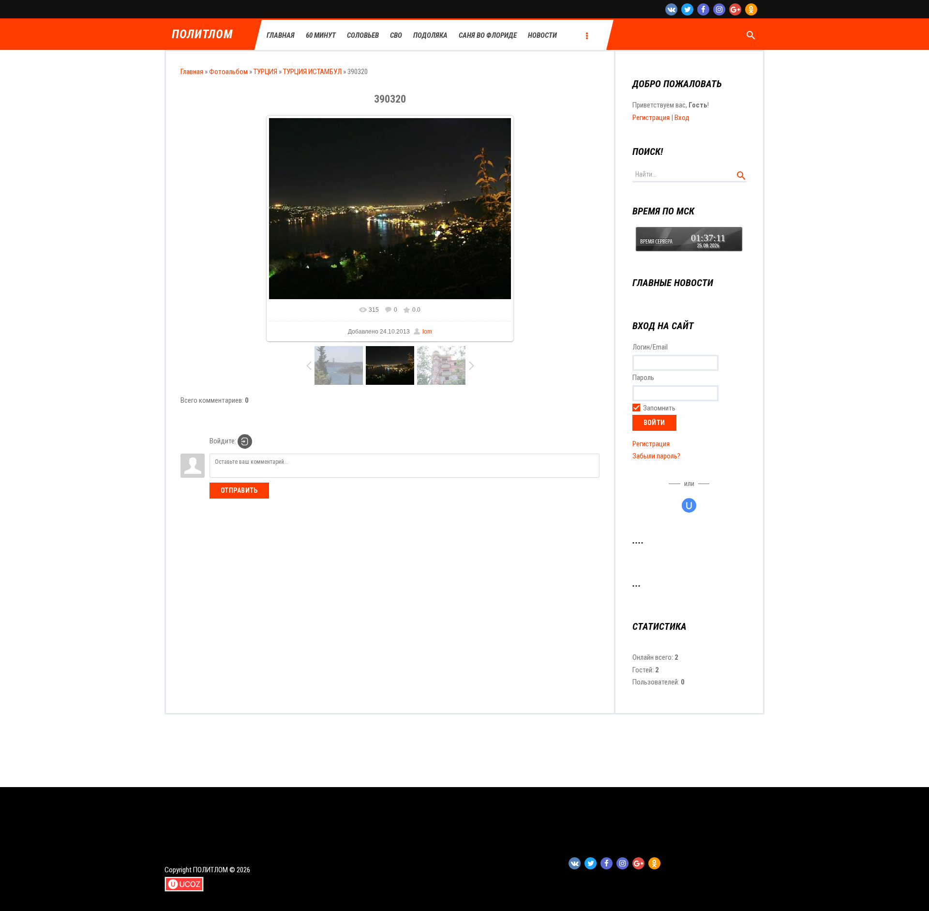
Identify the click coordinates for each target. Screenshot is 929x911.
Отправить (239, 490)
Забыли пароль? (656, 456)
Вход (681, 117)
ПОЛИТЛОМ (202, 34)
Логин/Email (650, 347)
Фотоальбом (228, 71)
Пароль (643, 377)
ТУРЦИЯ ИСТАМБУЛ (312, 71)
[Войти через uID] (689, 505)
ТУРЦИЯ (265, 71)
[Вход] (245, 441)
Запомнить (659, 408)
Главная (191, 71)
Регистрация (651, 117)
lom (427, 331)
